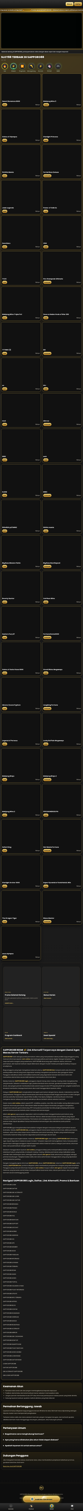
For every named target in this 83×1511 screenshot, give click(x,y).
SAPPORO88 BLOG (9, 1305)
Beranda (10, 1507)
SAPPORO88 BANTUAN (10, 1220)
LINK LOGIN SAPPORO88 (11, 1375)
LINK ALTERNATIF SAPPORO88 (12, 1371)
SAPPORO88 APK (9, 1243)
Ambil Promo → (9, 1003)
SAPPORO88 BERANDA (10, 1204)
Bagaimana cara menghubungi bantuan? (24, 1434)
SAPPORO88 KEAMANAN (11, 1313)
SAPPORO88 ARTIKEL (10, 1301)
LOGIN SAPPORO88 (9, 1364)
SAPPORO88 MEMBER (10, 1247)
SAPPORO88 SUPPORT (10, 1224)
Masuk (69, 4)
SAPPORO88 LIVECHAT (10, 1227)
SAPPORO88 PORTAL (10, 1282)
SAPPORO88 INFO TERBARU (12, 1297)
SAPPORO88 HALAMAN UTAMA (13, 1286)
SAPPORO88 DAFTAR (10, 1189)
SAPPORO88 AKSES (9, 1278)
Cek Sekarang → (49, 1038)
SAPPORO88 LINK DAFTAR (11, 1200)
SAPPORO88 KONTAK (10, 1309)
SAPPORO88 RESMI (9, 1270)
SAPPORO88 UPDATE (10, 1294)
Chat (72, 1507)
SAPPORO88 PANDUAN (11, 1255)
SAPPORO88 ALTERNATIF (11, 1329)
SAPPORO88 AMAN (9, 1274)
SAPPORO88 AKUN (9, 1251)
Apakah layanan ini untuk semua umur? (23, 1445)
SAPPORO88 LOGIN (9, 1185)
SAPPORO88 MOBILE (10, 1231)
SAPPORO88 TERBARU (10, 1266)
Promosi (31, 1507)
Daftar (78, 4)
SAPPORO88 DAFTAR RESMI (12, 1360)
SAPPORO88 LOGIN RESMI (11, 1356)
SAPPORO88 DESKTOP (10, 1340)
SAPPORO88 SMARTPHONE (12, 1344)
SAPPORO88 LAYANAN (10, 1262)
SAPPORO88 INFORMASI (11, 1259)
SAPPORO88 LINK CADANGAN (13, 1336)
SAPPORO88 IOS (8, 1239)
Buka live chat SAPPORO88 (12, 1466)
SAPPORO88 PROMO (10, 1208)
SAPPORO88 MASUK (10, 1321)
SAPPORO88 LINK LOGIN (11, 1196)
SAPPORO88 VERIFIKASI (11, 1317)
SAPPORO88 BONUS (10, 1212)
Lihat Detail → (48, 998)
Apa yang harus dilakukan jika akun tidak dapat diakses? (32, 1440)
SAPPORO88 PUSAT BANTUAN (13, 1348)
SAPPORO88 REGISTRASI (11, 1325)
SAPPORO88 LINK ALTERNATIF (12, 1192)
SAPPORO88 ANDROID (10, 1235)
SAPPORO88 (7, 1057)
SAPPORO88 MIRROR (10, 1332)
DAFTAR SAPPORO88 (10, 1368)
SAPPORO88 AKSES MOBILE (12, 1352)
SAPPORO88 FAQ (9, 1216)
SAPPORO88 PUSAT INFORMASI (13, 1290)
